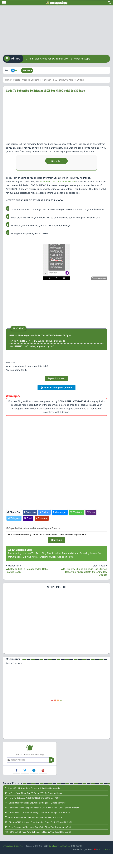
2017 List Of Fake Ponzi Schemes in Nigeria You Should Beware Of (40, 832)
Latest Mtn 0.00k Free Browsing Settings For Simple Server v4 (37, 803)
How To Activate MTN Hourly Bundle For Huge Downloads (37, 341)
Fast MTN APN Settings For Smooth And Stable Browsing (34, 788)
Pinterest (42, 518)
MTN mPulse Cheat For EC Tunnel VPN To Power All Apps (57, 58)
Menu (27, 70)
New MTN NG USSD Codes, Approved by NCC (31, 346)
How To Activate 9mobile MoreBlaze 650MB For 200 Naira (35, 817)
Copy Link (56, 540)
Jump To (56, 161)
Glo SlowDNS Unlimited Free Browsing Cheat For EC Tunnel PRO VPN (41, 822)
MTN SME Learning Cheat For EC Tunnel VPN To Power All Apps (40, 335)
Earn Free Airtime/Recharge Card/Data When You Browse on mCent (40, 827)
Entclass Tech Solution (59, 846)
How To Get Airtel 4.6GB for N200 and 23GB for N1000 (34, 798)
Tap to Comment (56, 378)
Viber (92, 512)
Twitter (45, 512)
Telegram (15, 518)
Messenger (60, 512)
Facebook (30, 512)
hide (61, 161)
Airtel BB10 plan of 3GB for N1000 (57, 181)
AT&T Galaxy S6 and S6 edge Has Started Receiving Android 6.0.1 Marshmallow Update (84, 571)
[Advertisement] (56, 29)
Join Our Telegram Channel (57, 387)
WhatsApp (77, 512)
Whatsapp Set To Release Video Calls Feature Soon (27, 570)
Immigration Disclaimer (13, 846)
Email (29, 518)
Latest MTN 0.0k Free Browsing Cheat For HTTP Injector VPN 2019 (39, 812)
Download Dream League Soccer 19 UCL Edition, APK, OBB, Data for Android (44, 807)
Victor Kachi (104, 849)
